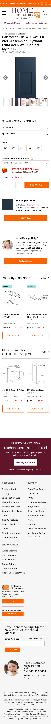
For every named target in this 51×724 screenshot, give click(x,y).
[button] (45, 13)
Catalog (5, 493)
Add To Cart (37, 185)
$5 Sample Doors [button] (12, 23)
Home (4, 28)
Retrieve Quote (9, 489)
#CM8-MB (11, 324)
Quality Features (10, 520)
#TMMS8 (35, 324)
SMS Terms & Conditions (35, 537)
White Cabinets (9, 551)
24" (5, 148)
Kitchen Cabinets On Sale (14, 573)
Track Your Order (36, 489)
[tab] (25, 127)
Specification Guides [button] (12, 498)
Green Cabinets (9, 568)
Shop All (25, 354)
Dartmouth (42, 28)
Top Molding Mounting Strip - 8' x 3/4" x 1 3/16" (37, 317)
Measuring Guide (10, 502)
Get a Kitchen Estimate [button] (36, 23)
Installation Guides (11, 506)
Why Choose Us (35, 506)
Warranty (32, 524)
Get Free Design (25, 261)
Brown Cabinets (9, 564)
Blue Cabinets (9, 559)
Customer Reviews (37, 502)
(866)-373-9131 (35, 470)
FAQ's (30, 498)
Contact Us (33, 493)
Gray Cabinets (9, 555)
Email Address (24, 639)
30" (21, 148)
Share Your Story (36, 511)
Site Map (24, 719)
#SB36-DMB (12, 397)
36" (38, 148)
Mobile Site (37, 719)
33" (30, 148)
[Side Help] (31, 158)
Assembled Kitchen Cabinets (22, 28)
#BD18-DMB (36, 397)
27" (13, 148)
